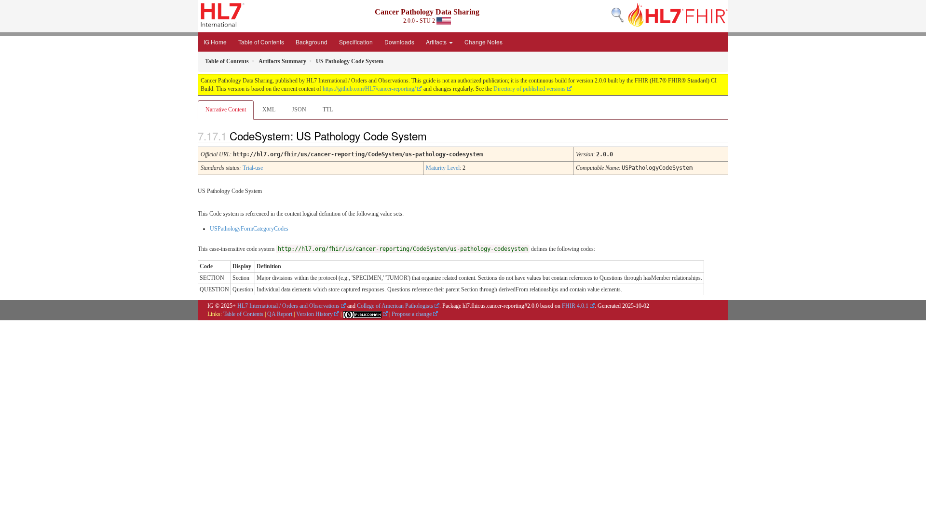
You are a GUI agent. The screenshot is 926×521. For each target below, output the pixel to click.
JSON (299, 109)
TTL (328, 109)
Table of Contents (261, 42)
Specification (356, 42)
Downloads (399, 42)
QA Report (279, 314)
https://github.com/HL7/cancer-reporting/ (369, 88)
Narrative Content (225, 109)
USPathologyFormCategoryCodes (249, 228)
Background (311, 42)
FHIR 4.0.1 (575, 305)
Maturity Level (443, 168)
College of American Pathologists (395, 305)
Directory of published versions (529, 88)
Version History (314, 314)
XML (268, 109)
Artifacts (437, 42)
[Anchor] (435, 135)
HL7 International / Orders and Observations (288, 305)
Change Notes (483, 42)
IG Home (215, 42)
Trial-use (253, 168)
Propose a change (412, 314)
